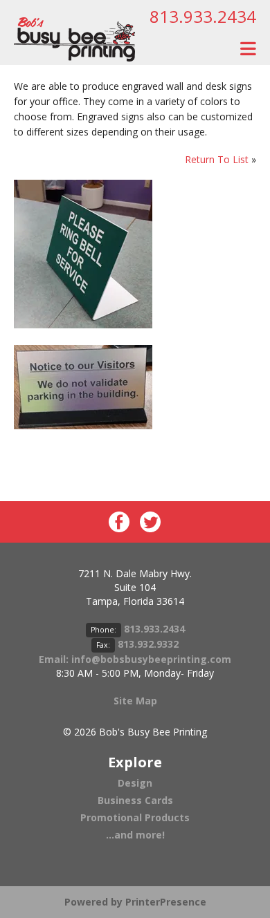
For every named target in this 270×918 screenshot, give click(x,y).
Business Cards (135, 800)
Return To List (217, 159)
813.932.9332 (148, 643)
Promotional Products (135, 817)
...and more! (135, 834)
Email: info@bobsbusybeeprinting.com (135, 659)
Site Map (135, 700)
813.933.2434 (203, 16)
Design (135, 782)
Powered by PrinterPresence (135, 901)
